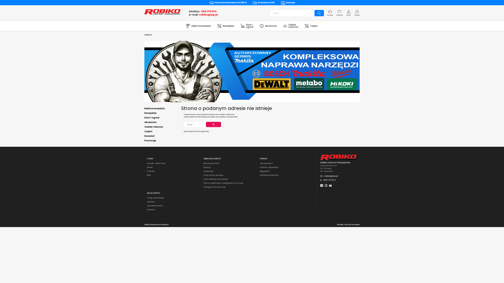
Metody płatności (211, 163)
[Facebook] (321, 185)
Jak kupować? (266, 163)
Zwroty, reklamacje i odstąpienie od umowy (223, 183)
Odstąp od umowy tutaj (214, 187)
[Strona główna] (162, 11)
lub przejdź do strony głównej (196, 131)
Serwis (150, 167)
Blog (149, 175)
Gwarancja (208, 171)
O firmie (150, 171)
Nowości (149, 136)
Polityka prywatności (269, 175)
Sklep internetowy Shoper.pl (156, 224)
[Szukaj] (319, 13)
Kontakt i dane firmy (156, 163)
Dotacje (290, 2)
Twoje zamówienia (155, 198)
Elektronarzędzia (154, 108)
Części (148, 131)
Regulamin (265, 171)
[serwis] (252, 71)
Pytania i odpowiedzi (269, 167)
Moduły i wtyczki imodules (348, 224)
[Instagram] (326, 185)
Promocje (150, 140)
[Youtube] (330, 185)
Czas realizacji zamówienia (215, 179)
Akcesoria (150, 122)
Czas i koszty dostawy (213, 175)
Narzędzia (150, 113)
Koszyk (357, 15)
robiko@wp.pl (208, 15)
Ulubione (339, 15)
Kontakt (330, 15)
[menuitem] (198, 26)
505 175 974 (209, 11)
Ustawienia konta (155, 205)
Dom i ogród (151, 117)
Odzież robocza (153, 126)
